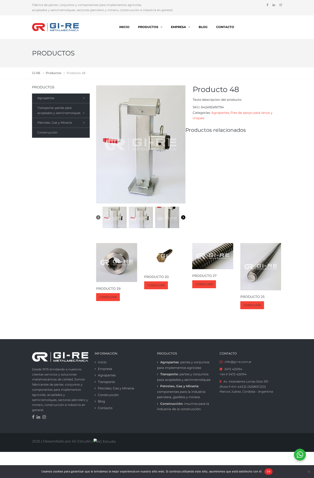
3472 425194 (233, 369)
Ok (268, 471)
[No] (309, 471)
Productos (148, 27)
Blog (203, 27)
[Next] (183, 218)
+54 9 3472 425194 (233, 374)
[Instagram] (45, 417)
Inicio (124, 27)
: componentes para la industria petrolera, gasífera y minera (181, 391)
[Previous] (98, 218)
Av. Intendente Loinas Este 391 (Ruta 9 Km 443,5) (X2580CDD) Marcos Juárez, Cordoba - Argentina (246, 387)
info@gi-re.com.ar (238, 362)
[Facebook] (34, 417)
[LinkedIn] (39, 417)
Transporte (106, 382)
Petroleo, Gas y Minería (54, 123)
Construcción (47, 132)
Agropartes (45, 98)
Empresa (178, 27)
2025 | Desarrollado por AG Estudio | (63, 441)
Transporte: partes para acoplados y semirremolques (59, 110)
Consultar (108, 297)
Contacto (225, 27)
